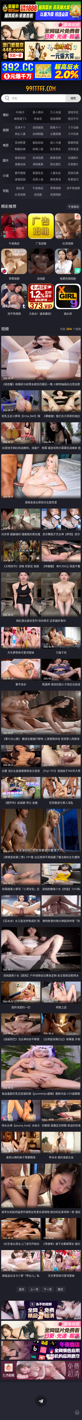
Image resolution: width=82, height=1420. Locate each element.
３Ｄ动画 (73, 127)
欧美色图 (55, 157)
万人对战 (55, 112)
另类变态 (73, 149)
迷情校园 (20, 179)
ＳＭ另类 (73, 134)
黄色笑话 (55, 179)
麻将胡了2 (20, 118)
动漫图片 (73, 157)
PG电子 (20, 112)
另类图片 (73, 164)
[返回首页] (77, 1412)
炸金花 (38, 118)
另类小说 (38, 179)
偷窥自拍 (20, 157)
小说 (6, 176)
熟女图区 (55, 164)
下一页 (48, 1289)
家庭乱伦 (38, 173)
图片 (6, 160)
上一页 (34, 1289)
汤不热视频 (73, 188)
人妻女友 (55, 173)
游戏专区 (73, 112)
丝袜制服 (38, 134)
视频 (6, 130)
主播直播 (55, 134)
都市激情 (20, 173)
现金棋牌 (55, 118)
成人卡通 (55, 142)
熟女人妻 (20, 134)
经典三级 (38, 149)
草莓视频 (55, 188)
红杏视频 (20, 194)
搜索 (73, 98)
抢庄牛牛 (73, 118)
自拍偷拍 (38, 127)
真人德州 (38, 112)
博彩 (6, 115)
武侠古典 (73, 173)
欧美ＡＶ (55, 127)
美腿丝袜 (20, 164)
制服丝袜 (20, 149)
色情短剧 (55, 194)
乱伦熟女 (55, 149)
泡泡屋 (38, 194)
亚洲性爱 (20, 142)
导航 (6, 191)
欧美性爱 (73, 142)
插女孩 (20, 188)
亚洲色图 (38, 157)
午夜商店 (38, 188)
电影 (6, 145)
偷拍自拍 (38, 142)
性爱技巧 (73, 179)
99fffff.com (41, 88)
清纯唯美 (38, 164)
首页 (21, 1289)
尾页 (60, 1289)
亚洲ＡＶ (20, 127)
